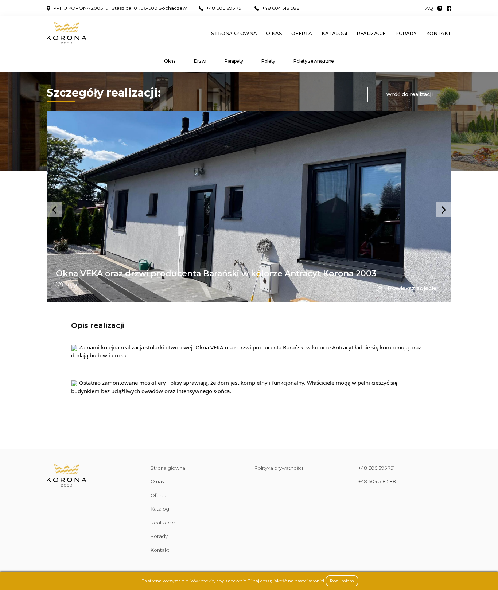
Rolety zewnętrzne (313, 61)
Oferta (301, 33)
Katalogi (334, 33)
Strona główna (234, 33)
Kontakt (438, 33)
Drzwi (200, 61)
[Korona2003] (66, 33)
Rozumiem (342, 580)
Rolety (268, 61)
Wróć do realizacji (409, 94)
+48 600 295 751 (224, 8)
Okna (170, 61)
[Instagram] (439, 8)
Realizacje (371, 33)
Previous (54, 209)
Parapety (234, 61)
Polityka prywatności (278, 468)
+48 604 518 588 (281, 8)
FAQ (428, 8)
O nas (274, 33)
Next (443, 209)
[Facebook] (449, 8)
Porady (406, 33)
